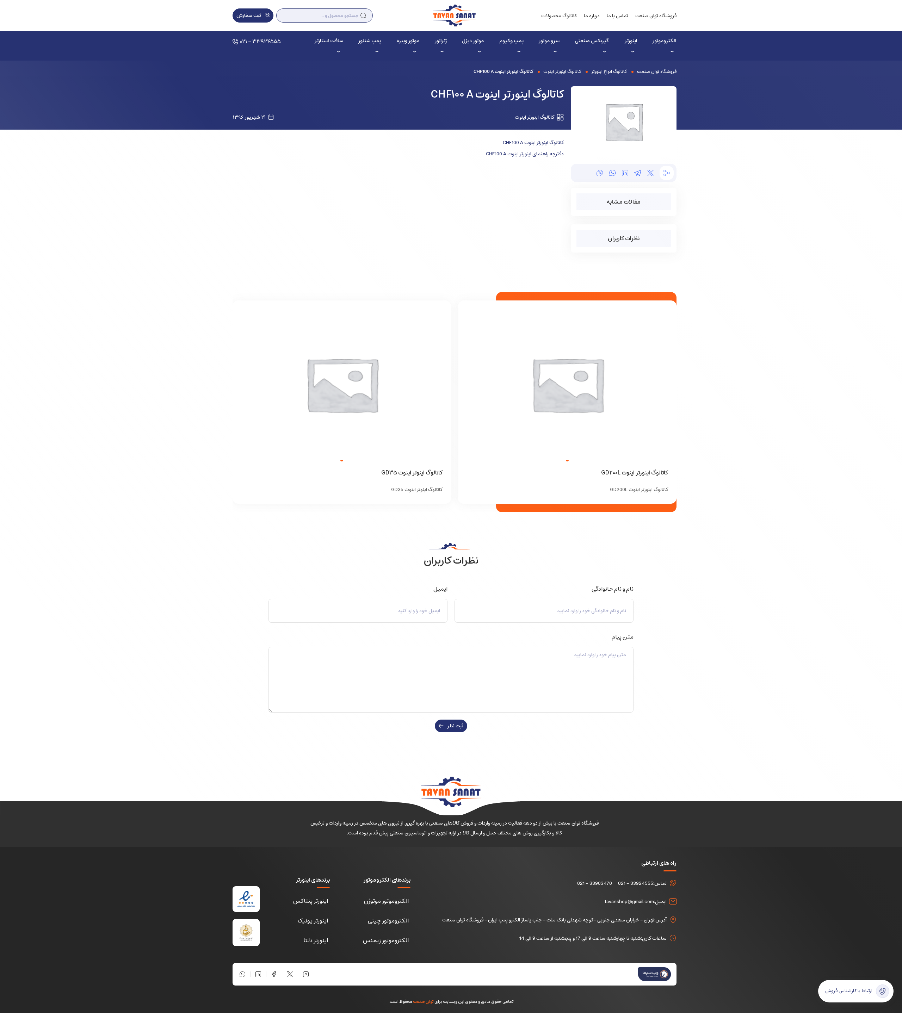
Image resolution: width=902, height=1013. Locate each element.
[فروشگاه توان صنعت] (454, 15)
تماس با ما (617, 16)
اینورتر (631, 41)
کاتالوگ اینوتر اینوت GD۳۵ (412, 473)
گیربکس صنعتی (592, 41)
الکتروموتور (664, 41)
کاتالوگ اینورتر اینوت (562, 72)
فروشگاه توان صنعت (655, 16)
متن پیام (621, 637)
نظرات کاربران (624, 238)
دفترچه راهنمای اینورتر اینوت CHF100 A (525, 154)
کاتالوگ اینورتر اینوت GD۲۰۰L (634, 473)
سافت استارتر (329, 41)
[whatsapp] (612, 172)
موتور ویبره (408, 41)
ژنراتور (441, 41)
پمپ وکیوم (511, 41)
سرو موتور (549, 41)
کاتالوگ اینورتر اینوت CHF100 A (533, 142)
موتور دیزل (473, 41)
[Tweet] (650, 172)
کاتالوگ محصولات (559, 16)
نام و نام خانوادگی (611, 589)
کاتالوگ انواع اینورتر (609, 72)
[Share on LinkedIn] (625, 172)
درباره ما (592, 16)
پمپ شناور (369, 41)
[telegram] (637, 172)
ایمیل (439, 589)
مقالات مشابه (624, 202)
